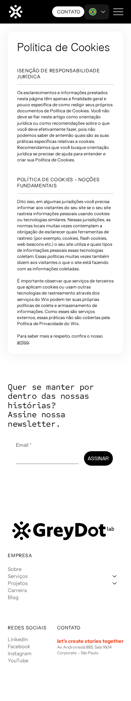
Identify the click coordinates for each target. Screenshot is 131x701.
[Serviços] (114, 576)
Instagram (20, 653)
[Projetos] (114, 583)
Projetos (18, 583)
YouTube (18, 660)
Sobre (14, 569)
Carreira (17, 590)
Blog (13, 597)
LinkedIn (18, 639)
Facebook (19, 646)
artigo (23, 342)
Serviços (18, 576)
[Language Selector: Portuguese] (96, 12)
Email (24, 445)
